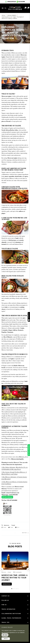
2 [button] (13, 588)
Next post (24, 532)
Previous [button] (1, 569)
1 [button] (11, 588)
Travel (13, 525)
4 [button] (16, 588)
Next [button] (28, 569)
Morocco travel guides (17, 459)
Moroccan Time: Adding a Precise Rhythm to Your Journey (15, 577)
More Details (7, 584)
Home (3, 15)
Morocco (6, 525)
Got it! (6, 638)
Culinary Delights (11, 15)
